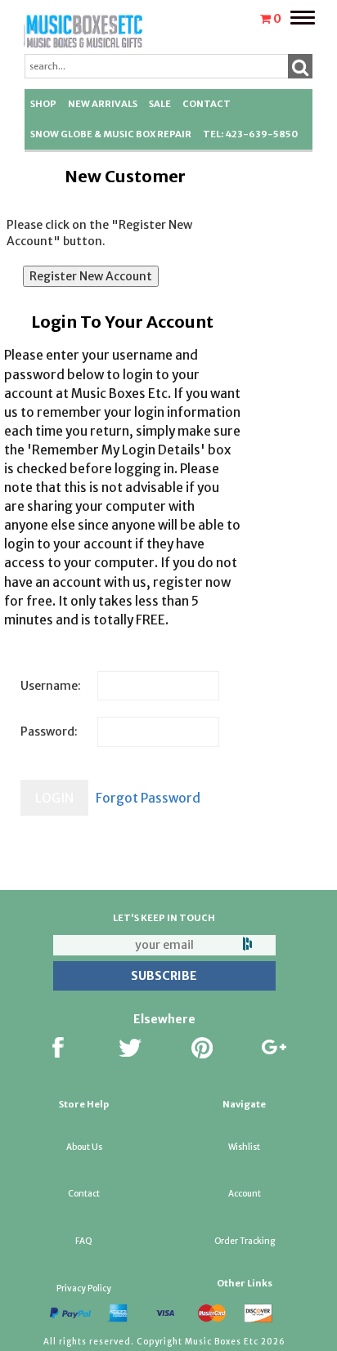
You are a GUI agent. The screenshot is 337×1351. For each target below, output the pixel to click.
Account (244, 1193)
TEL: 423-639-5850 (250, 134)
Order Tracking (244, 1241)
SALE (160, 104)
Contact (206, 104)
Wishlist (244, 1147)
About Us (84, 1147)
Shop (43, 104)
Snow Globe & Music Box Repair (110, 134)
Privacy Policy (83, 1288)
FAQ (83, 1241)
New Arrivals (102, 104)
